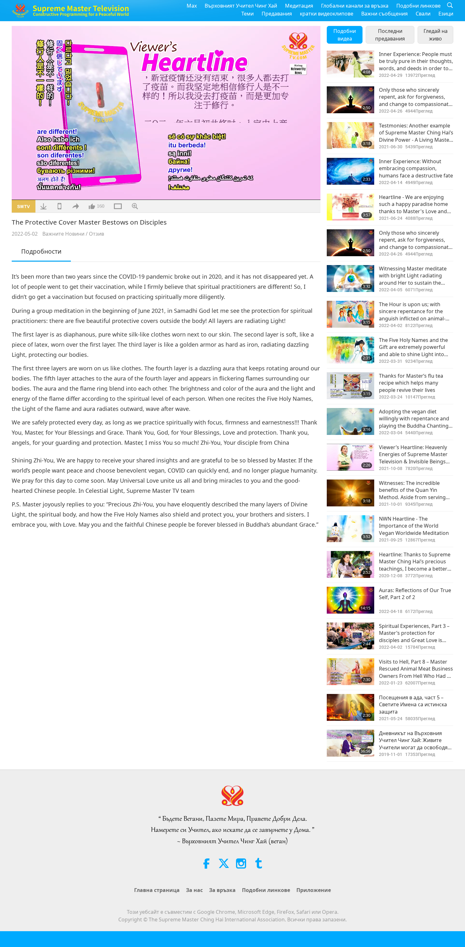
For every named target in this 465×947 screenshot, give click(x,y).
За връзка (222, 890)
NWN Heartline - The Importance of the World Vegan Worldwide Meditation (414, 525)
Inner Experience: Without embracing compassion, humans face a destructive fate (416, 168)
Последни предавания (390, 35)
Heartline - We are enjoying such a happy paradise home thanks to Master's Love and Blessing (413, 204)
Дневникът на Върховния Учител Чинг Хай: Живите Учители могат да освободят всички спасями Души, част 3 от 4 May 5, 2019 (415, 740)
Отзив (96, 233)
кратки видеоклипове (326, 13)
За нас (194, 890)
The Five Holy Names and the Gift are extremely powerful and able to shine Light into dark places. (413, 347)
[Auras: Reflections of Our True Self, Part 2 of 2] (350, 600)
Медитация (299, 5)
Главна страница (157, 890)
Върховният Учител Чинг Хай (241, 5)
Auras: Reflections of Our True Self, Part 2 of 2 (415, 594)
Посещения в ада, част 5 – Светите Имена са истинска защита (413, 704)
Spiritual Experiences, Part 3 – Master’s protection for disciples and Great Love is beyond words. (414, 633)
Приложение (313, 890)
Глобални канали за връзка (354, 5)
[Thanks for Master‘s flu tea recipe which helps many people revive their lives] (350, 385)
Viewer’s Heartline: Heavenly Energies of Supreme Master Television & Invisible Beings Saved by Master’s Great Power (413, 454)
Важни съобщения (384, 13)
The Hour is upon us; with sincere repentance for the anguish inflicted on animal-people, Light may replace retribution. (412, 311)
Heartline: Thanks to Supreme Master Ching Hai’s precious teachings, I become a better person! (414, 561)
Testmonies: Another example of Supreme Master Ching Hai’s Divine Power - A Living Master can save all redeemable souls (416, 132)
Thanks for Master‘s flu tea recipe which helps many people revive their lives (411, 382)
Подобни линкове (418, 5)
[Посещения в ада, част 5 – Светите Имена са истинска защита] (350, 707)
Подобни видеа (344, 35)
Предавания (277, 13)
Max (192, 5)
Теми (247, 13)
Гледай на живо (436, 35)
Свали (423, 13)
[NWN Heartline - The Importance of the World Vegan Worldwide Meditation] (350, 528)
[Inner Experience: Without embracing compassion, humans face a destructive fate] (350, 171)
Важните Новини (63, 233)
